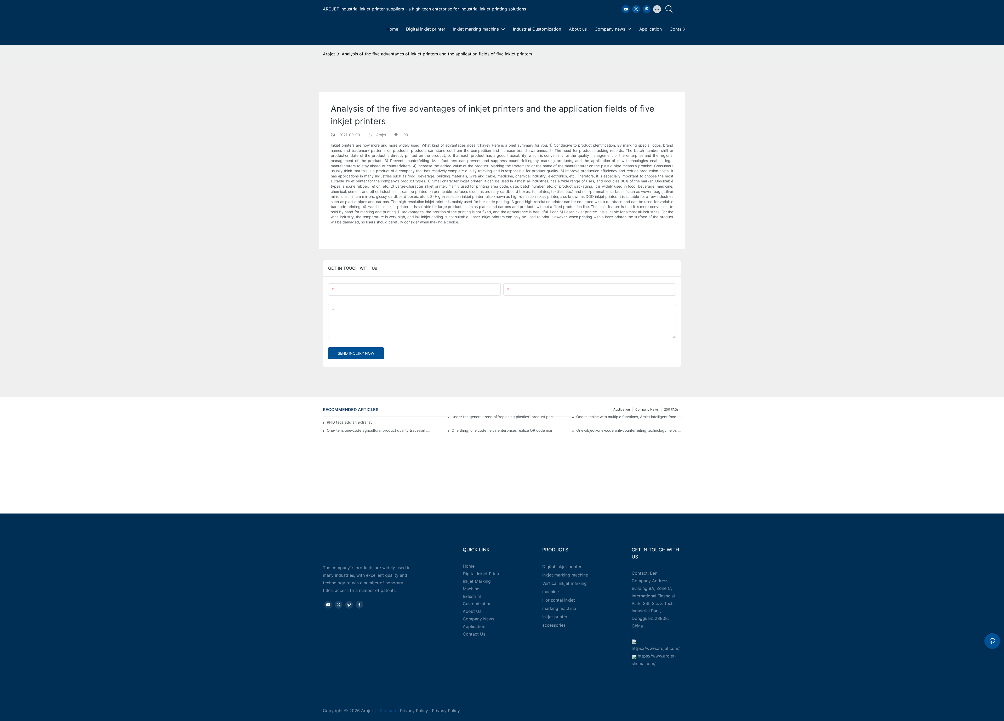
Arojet (329, 53)
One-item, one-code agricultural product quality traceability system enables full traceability (379, 430)
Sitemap (388, 710)
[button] (683, 29)
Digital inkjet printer (561, 566)
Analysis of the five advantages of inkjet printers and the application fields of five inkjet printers (437, 53)
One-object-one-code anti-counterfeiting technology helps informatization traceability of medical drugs (628, 430)
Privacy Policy (414, 710)
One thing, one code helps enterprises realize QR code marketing (504, 430)
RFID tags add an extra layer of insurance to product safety (352, 422)
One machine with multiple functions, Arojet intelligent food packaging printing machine (628, 416)
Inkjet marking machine (565, 575)
